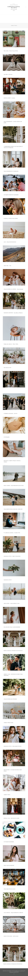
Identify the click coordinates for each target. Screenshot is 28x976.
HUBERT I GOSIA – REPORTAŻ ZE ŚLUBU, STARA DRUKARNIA (13, 675)
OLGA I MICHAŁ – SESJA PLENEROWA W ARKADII (13, 912)
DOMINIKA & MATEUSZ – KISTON (10, 413)
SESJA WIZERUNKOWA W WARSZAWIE (11, 171)
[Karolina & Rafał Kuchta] (14, 7)
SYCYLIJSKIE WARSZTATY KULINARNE (11, 195)
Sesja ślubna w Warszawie (8, 74)
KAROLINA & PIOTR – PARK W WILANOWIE (12, 556)
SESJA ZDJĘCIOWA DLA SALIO (9, 889)
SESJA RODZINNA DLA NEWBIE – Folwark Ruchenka (13, 289)
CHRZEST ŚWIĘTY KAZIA (8, 722)
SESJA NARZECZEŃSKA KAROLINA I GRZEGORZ (13, 509)
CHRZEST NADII (7, 794)
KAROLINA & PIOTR (7, 580)
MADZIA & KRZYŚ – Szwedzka (9, 98)
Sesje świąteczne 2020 (7, 367)
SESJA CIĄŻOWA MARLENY (9, 865)
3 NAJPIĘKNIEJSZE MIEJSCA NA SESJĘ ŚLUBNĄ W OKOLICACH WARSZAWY (13, 147)
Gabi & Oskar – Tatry (7, 265)
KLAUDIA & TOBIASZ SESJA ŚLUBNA (11, 218)
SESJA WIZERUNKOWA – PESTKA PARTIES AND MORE (13, 122)
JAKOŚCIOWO (16, 972)
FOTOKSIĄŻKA (6, 437)
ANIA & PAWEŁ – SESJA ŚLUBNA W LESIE (11, 603)
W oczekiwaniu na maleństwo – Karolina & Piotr (12, 533)
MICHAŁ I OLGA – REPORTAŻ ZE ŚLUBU (11, 818)
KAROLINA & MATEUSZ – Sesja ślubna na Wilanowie (13, 313)
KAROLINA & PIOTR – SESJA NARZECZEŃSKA (12, 746)
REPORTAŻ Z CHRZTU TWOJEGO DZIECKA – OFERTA (12, 461)
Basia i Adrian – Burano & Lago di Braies (11, 51)
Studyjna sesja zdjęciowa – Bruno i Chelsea (11, 344)
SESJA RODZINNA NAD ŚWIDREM (10, 699)
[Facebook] (14, 974)
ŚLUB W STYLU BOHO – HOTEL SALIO (11, 936)
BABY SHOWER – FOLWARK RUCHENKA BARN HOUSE (13, 770)
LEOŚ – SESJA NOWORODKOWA (10, 242)
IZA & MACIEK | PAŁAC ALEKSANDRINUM (12, 627)
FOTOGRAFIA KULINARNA (9, 842)
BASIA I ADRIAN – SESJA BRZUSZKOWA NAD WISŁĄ (14, 485)
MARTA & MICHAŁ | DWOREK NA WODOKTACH (13, 650)
